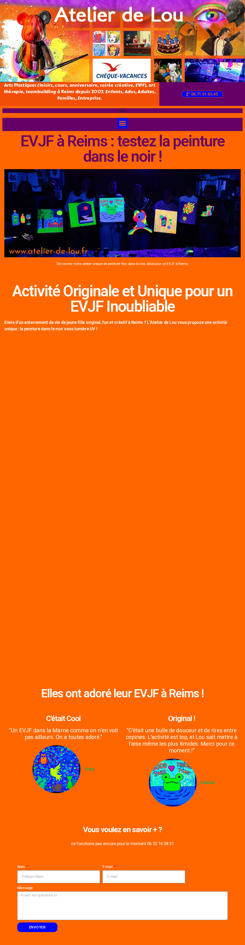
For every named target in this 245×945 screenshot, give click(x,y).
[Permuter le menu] (122, 110)
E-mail (107, 867)
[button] (202, 94)
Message (25, 888)
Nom (21, 867)
